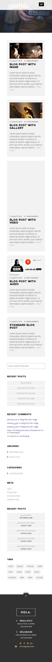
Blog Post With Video (23, 221)
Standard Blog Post (22, 326)
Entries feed (12, 492)
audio (11, 566)
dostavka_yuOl (12, 426)
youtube (39, 577)
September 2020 (16, 452)
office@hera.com (26, 646)
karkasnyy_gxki (12, 423)
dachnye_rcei (12, 419)
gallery (20, 566)
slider (28, 572)
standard (12, 577)
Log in (9, 489)
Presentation (15, 432)
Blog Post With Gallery (23, 127)
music (11, 572)
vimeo (30, 577)
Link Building (24, 436)
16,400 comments (32, 216)
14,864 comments (32, 61)
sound (36, 572)
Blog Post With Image (23, 66)
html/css (30, 566)
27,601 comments (32, 278)
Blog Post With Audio (23, 283)
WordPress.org (13, 499)
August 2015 (14, 457)
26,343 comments (32, 321)
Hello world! (26, 383)
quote (19, 572)
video (22, 577)
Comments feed (13, 496)
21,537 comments (32, 122)
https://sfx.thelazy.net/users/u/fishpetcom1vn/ (25, 430)
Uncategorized (16, 473)
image (40, 566)
